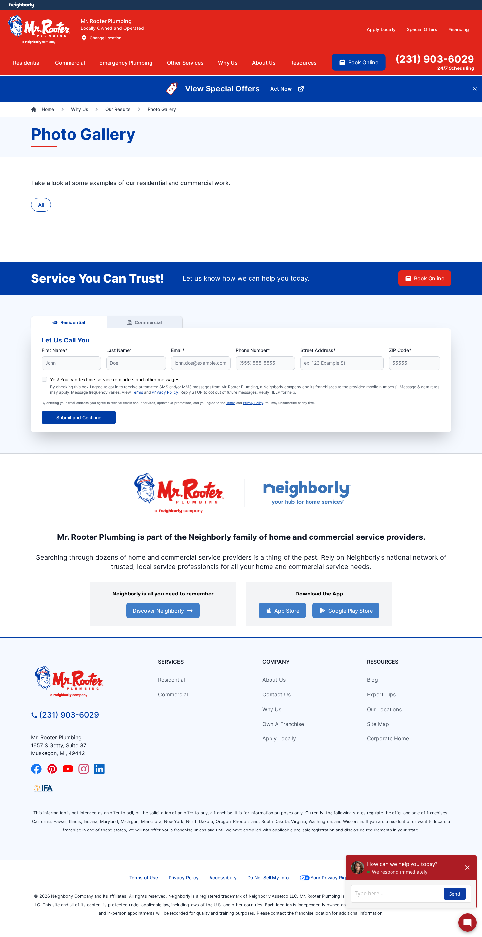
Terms (137, 392)
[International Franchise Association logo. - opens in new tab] (43, 788)
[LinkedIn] (99, 769)
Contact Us (276, 694)
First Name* (54, 350)
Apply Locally (279, 738)
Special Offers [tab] (422, 29)
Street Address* (318, 350)
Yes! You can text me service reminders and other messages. (115, 379)
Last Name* (119, 350)
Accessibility (223, 877)
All (41, 205)
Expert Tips (381, 694)
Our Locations (384, 709)
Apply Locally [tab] (381, 29)
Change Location (105, 37)
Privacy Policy (165, 392)
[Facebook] (36, 769)
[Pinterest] (52, 769)
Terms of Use (143, 877)
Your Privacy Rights (332, 877)
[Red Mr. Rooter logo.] (179, 492)
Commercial (148, 322)
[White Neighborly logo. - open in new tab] (21, 5)
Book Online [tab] (363, 62)
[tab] (126, 62)
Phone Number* (253, 350)
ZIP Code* (400, 350)
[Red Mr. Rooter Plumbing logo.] (84, 681)
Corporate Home (388, 738)
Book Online (429, 278)
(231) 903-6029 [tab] (434, 59)
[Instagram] (83, 769)
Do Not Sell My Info (268, 877)
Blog (372, 679)
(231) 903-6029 (69, 715)
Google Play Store (350, 610)
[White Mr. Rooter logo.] (39, 29)
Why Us (271, 709)
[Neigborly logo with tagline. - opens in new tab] (306, 492)
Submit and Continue (78, 417)
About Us (274, 679)
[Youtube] (68, 769)
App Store (286, 610)
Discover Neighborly (158, 610)
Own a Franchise (283, 724)
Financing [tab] (458, 29)
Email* (178, 350)
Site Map (378, 724)
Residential (72, 322)
